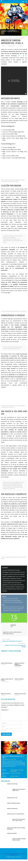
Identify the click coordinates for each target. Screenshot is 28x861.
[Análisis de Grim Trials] (3, 798)
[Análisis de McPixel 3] (21, 673)
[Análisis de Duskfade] (3, 834)
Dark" (3, 45)
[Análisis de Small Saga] (3, 784)
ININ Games (18, 773)
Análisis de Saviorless (6, 693)
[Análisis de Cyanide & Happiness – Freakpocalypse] (21, 657)
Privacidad (8, 856)
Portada (2, 38)
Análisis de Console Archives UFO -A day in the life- (18, 820)
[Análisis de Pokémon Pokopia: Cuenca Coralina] (6, 841)
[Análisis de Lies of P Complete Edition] (3, 814)
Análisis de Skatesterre (12, 808)
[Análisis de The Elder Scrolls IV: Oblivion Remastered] (3, 828)
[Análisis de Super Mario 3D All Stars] (7, 673)
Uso (21, 856)
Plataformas (13, 771)
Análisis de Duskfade (12, 833)
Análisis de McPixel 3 (19, 679)
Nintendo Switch (14, 776)
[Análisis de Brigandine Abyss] (3, 803)
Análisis (2, 33)
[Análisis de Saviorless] (7, 688)
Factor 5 (12, 773)
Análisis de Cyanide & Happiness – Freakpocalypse (19, 664)
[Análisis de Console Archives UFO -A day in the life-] (6, 821)
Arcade (16, 770)
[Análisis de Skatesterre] (3, 809)
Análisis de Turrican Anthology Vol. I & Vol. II (13, 757)
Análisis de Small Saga (12, 783)
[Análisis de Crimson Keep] (21, 688)
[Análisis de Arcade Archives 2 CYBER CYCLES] (6, 791)
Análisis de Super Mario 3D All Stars (7, 679)
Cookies (12, 856)
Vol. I (20, 55)
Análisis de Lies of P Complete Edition (15, 813)
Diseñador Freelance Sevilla (17, 854)
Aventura (20, 770)
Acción (12, 770)
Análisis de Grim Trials (12, 797)
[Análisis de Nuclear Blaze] (7, 657)
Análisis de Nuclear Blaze (6, 663)
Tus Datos (17, 856)
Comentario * (5, 710)
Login (23, 1)
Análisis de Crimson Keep (20, 693)
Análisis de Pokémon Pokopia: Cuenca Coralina (19, 839)
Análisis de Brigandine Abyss (13, 803)
